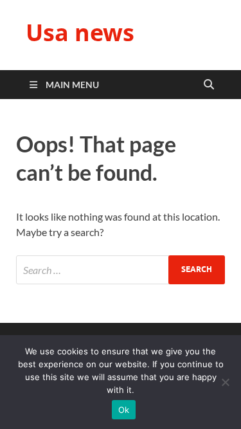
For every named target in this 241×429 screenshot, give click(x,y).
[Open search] (209, 85)
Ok (124, 410)
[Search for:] (120, 269)
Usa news (80, 32)
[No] (225, 382)
